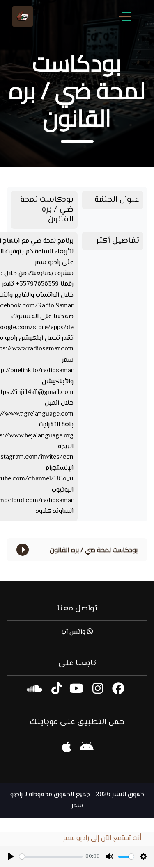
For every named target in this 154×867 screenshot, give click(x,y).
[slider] (51, 856)
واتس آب (74, 632)
